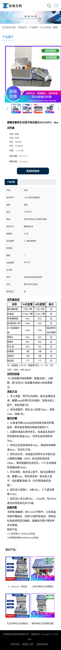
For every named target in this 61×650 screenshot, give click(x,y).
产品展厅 (34, 27)
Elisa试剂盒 (45, 27)
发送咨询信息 (32, 171)
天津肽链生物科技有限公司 (16, 634)
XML (29, 639)
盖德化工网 (27, 644)
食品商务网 (42, 644)
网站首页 (22, 27)
